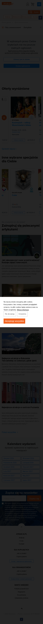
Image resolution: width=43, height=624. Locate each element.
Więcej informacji (23, 310)
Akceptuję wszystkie (14, 321)
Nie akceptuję (9, 314)
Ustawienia (22, 314)
